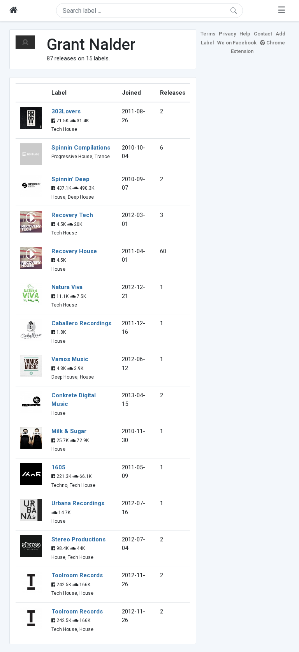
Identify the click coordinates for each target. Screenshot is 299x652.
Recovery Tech (72, 215)
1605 (58, 467)
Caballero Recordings (81, 323)
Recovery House (74, 251)
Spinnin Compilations (80, 147)
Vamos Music (69, 359)
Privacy (227, 34)
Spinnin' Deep (70, 179)
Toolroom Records (77, 575)
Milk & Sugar (68, 431)
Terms (208, 34)
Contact (263, 34)
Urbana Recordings (77, 503)
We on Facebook (237, 43)
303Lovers (66, 111)
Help (244, 34)
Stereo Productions (78, 539)
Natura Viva (67, 287)
